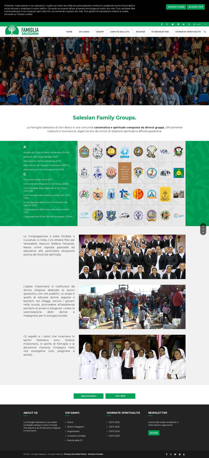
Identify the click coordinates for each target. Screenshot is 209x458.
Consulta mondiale (76, 436)
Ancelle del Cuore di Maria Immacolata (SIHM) (46, 152)
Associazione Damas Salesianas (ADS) (42, 161)
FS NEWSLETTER (160, 32)
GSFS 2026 (114, 422)
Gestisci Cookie (176, 7)
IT (205, 24)
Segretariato (73, 431)
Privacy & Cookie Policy (75, 454)
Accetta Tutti (196, 7)
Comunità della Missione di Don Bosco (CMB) (45, 184)
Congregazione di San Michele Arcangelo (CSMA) (47, 216)
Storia (70, 422)
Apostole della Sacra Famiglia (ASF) (40, 157)
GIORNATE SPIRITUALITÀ (188, 32)
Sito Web (120, 396)
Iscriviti (154, 433)
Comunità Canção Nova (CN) (37, 179)
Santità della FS (74, 440)
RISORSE (140, 32)
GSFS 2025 (114, 426)
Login (198, 24)
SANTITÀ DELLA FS (120, 32)
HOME (69, 32)
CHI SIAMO (84, 32)
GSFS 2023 (114, 436)
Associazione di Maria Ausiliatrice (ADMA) (43, 169)
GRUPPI (100, 32)
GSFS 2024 (114, 431)
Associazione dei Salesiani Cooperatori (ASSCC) (46, 165)
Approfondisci (88, 396)
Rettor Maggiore (75, 426)
